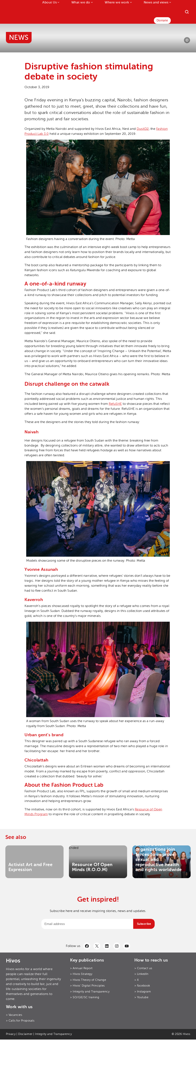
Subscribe (144, 924)
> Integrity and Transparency (89, 991)
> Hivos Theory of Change (88, 980)
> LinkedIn (141, 974)
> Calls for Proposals (20, 1020)
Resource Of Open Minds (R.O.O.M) (92, 867)
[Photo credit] (187, 40)
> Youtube (141, 997)
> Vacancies (14, 1015)
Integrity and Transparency (53, 1034)
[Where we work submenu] (130, 2)
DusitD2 (143, 129)
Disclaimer (25, 1034)
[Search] (187, 12)
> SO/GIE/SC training (84, 997)
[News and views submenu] (170, 2)
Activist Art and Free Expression (30, 867)
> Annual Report (81, 968)
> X (136, 980)
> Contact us (143, 968)
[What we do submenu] (91, 2)
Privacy (11, 1034)
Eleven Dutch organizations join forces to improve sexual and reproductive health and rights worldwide (159, 857)
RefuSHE (115, 404)
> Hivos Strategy (81, 974)
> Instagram (142, 991)
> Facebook (142, 985)
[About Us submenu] (58, 2)
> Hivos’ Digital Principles (87, 985)
